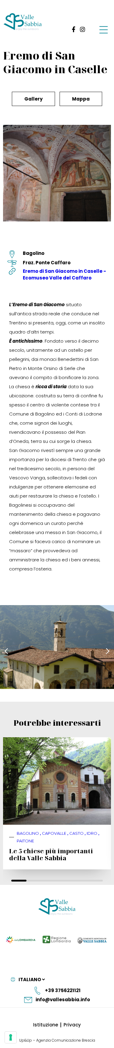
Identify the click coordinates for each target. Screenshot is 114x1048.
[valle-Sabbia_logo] (57, 907)
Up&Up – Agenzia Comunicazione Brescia (57, 1040)
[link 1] (72, 29)
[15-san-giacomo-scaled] (57, 647)
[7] (10, 1037)
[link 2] (82, 29)
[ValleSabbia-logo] (23, 22)
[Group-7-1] (103, 29)
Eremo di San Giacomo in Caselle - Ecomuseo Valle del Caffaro (64, 274)
